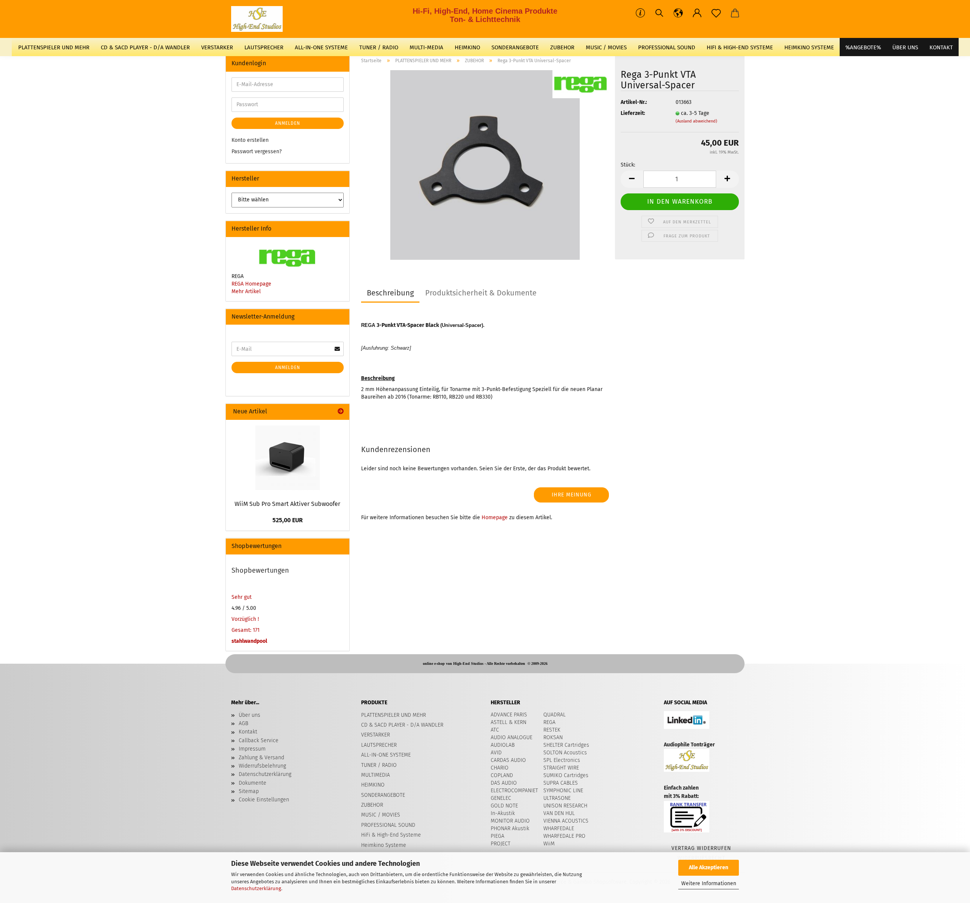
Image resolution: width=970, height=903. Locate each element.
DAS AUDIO (504, 783)
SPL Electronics (561, 760)
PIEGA (497, 836)
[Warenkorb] (735, 13)
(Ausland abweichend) (696, 121)
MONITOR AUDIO (510, 821)
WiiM (549, 843)
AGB (243, 723)
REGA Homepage (251, 284)
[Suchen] (659, 13)
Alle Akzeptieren (708, 867)
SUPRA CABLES (560, 783)
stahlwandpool (249, 641)
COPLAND (502, 775)
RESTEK (551, 730)
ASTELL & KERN (508, 722)
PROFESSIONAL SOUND (666, 47)
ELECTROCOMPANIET (514, 790)
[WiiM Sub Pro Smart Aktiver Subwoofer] (287, 458)
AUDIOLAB (503, 745)
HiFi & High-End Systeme (740, 47)
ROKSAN (553, 737)
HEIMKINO (467, 47)
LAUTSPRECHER (263, 47)
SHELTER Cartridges (566, 745)
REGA (549, 722)
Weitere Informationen (708, 883)
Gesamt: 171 (246, 630)
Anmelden (287, 123)
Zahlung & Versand (261, 757)
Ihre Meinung (571, 495)
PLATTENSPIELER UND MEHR (53, 47)
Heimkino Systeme (809, 47)
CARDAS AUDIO (508, 760)
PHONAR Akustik (510, 828)
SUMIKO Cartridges (565, 775)
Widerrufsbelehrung (262, 766)
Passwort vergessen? (257, 151)
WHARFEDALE (558, 828)
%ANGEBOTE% (863, 47)
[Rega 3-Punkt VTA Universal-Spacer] (485, 165)
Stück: (628, 165)
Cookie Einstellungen (264, 799)
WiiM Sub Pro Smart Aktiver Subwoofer (287, 503)
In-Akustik (503, 813)
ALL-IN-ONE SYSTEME (321, 47)
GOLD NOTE (504, 805)
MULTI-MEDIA (426, 47)
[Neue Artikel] (341, 411)
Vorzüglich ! (245, 619)
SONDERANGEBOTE (515, 47)
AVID (496, 752)
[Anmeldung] (697, 13)
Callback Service (258, 740)
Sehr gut (242, 597)
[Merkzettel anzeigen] (716, 13)
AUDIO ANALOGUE (511, 737)
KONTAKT (941, 47)
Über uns (905, 47)
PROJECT (500, 843)
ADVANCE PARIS (509, 714)
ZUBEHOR (562, 47)
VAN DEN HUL (559, 813)
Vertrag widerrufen (701, 848)
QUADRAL (554, 714)
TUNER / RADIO (378, 47)
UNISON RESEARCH (565, 805)
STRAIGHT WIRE (561, 768)
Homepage (495, 517)
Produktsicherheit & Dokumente (481, 292)
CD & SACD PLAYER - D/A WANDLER (145, 47)
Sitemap (249, 791)
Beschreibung (390, 292)
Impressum (252, 749)
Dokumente (252, 783)
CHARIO (499, 768)
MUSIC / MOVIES (606, 47)
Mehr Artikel (246, 291)
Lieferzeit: (633, 113)
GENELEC (501, 798)
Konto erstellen (250, 140)
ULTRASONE (557, 798)
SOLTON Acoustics (565, 752)
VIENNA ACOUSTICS (565, 821)
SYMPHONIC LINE (563, 790)
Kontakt (248, 732)
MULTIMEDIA (375, 775)
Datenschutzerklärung (256, 888)
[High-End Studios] (259, 19)
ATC (495, 730)
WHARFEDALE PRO (564, 836)
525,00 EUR (287, 520)
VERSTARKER (217, 47)
